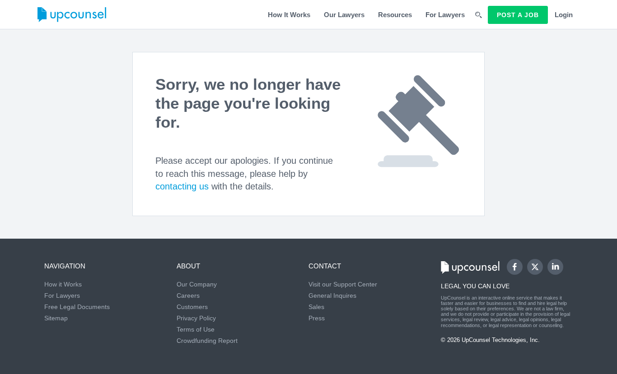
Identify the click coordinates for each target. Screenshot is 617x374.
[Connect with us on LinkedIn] (555, 267)
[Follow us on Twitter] (535, 267)
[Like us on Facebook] (515, 267)
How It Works (289, 14)
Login (564, 14)
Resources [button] (395, 14)
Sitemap (56, 318)
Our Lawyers (344, 14)
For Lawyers (445, 14)
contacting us (182, 186)
